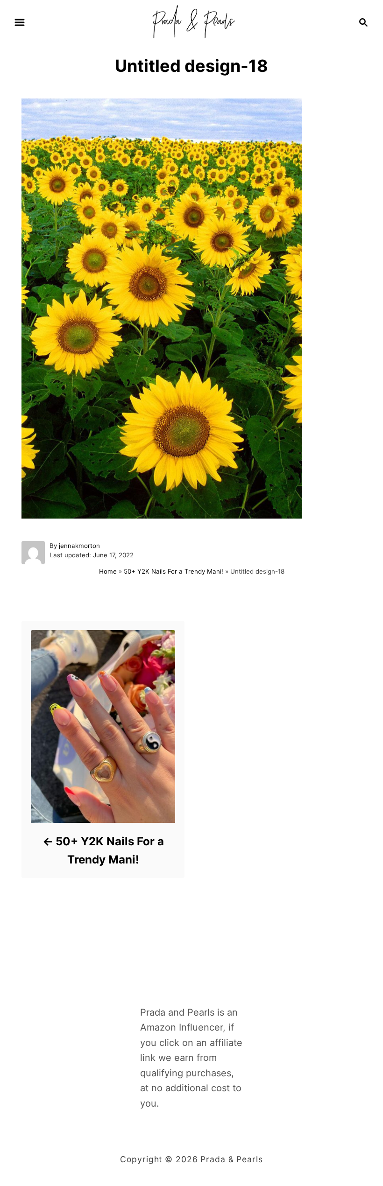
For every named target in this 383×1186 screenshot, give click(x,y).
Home (108, 571)
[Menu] (19, 22)
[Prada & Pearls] (191, 21)
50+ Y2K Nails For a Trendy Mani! (173, 571)
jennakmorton (79, 545)
